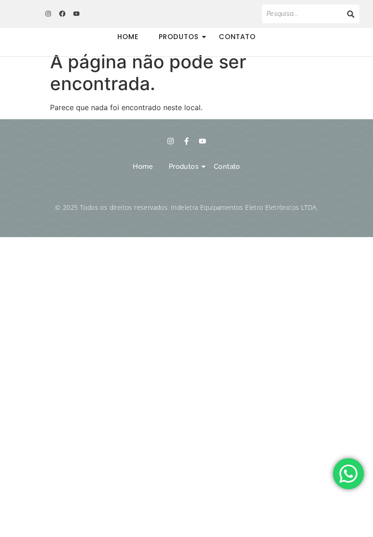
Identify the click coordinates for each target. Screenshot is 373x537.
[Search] (350, 14)
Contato (237, 36)
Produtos (179, 36)
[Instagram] (48, 14)
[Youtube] (76, 14)
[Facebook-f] (186, 141)
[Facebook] (62, 14)
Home (128, 36)
